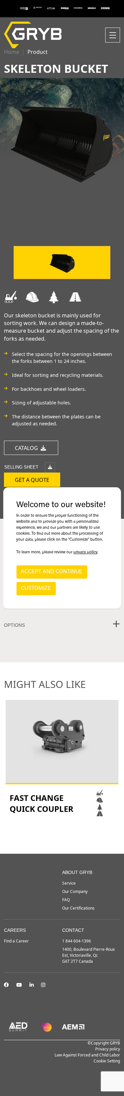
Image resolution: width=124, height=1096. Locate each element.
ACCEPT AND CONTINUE (51, 572)
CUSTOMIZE (36, 589)
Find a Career (16, 941)
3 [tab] (69, 836)
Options (14, 625)
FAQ (66, 900)
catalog (27, 448)
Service (69, 883)
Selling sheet (22, 467)
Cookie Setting (107, 1061)
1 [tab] (56, 836)
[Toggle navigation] (112, 35)
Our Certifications (78, 908)
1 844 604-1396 (76, 941)
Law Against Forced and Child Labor (87, 1055)
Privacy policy (107, 1049)
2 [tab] (62, 836)
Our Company (75, 891)
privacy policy (85, 553)
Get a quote (32, 480)
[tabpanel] (62, 758)
